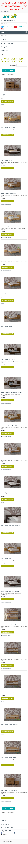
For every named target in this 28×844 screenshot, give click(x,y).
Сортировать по (13, 65)
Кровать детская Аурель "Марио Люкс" (10, 724)
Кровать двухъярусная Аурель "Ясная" (9, 624)
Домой (2, 35)
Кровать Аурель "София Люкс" (7, 492)
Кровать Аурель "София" (6, 558)
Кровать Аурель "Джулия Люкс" (8, 127)
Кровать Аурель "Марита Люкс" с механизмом (11, 392)
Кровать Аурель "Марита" (7, 458)
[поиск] (26, 23)
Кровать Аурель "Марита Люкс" (8, 359)
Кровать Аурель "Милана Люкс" (8, 259)
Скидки (4, 47)
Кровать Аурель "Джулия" (7, 160)
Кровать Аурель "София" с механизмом (10, 591)
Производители (7, 43)
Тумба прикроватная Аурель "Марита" (9, 790)
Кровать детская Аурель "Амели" (8, 691)
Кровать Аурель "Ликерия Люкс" (8, 193)
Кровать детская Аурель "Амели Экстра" (10, 657)
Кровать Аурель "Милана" (7, 293)
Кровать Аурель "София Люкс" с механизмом (11, 525)
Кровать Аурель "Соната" (6, 326)
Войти (2, 11)
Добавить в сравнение (6, 104)
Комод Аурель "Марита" (6, 94)
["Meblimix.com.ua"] (12, 16)
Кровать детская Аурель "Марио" (8, 757)
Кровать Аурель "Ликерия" (7, 226)
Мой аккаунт (6, 11)
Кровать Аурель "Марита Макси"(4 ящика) (10, 425)
